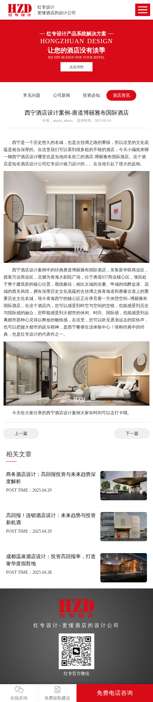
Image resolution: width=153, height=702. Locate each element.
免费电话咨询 (115, 693)
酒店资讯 (121, 95)
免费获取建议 (57, 698)
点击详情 (76, 67)
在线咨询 (18, 698)
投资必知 (91, 95)
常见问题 (31, 95)
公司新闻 (61, 95)
